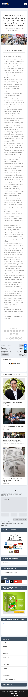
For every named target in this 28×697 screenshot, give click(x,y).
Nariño (9, 30)
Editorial (5, 642)
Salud (4, 661)
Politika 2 (13, 28)
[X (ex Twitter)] (3, 581)
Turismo (5, 668)
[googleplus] (20, 581)
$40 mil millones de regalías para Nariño (12, 403)
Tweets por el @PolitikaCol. (10, 572)
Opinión (5, 646)
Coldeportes (6, 657)
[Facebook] (7, 581)
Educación (5, 650)
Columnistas (6, 675)
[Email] (25, 351)
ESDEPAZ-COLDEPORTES (9, 679)
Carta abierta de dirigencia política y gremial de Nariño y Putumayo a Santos (13, 480)
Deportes (5, 653)
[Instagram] (12, 581)
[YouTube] (16, 581)
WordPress (14, 693)
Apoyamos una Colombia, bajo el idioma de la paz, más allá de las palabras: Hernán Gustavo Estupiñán (13, 442)
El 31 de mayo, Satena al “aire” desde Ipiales (13, 427)
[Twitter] (25, 348)
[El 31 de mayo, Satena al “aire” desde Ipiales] (14, 416)
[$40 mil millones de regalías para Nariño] (14, 389)
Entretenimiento (7, 672)
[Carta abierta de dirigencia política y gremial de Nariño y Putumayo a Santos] (14, 462)
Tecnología (6, 664)
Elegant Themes (13, 691)
